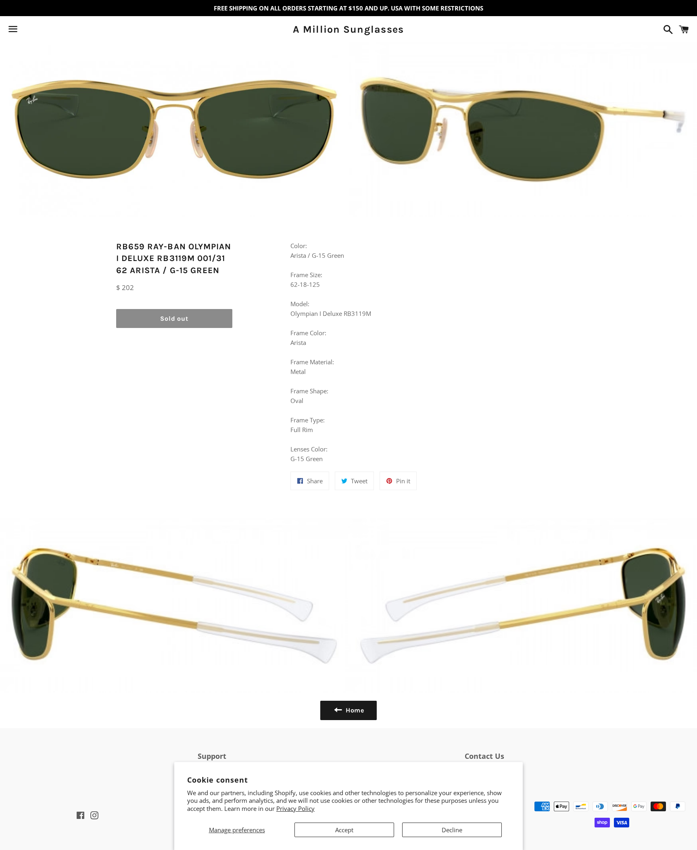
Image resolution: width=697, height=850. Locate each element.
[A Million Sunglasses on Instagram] (41, 31)
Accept (344, 830)
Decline (452, 830)
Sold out (174, 318)
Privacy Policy (295, 808)
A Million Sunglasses (348, 29)
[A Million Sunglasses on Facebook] (27, 31)
